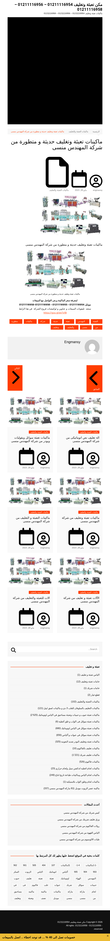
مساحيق (18, 891)
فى (24, 885)
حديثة (55, 321)
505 (34, 865)
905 (75, 872)
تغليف (29, 878)
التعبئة (95, 321)
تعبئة (68, 321)
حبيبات (93, 885)
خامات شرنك (93, 688)
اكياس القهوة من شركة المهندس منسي (80, 833)
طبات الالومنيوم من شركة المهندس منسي (79, 839)
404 (43, 865)
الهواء (78, 878)
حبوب (16, 878)
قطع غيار (95, 695)
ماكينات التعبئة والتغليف (59, 190)
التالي (17, 368)
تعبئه (40, 878)
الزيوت (28, 872)
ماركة (82, 891)
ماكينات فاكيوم (92, 761)
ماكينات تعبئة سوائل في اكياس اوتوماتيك (80, 728)
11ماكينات (65, 865)
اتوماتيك (52, 872)
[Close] (107, 936)
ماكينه (31, 891)
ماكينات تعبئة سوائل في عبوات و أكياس (81, 735)
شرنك (69, 885)
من (96, 327)
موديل (56, 898)
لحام (94, 891)
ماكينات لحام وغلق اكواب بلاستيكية (83, 782)
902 (15, 865)
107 (53, 865)
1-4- (78, 865)
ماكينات (29, 321)
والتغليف (70, 327)
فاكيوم (35, 885)
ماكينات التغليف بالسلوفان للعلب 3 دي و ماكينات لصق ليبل (72, 708)
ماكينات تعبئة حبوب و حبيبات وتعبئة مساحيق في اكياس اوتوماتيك (69, 715)
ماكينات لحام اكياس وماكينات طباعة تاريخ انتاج (77, 775)
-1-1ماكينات (91, 865)
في (15, 885)
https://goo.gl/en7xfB (55, 312)
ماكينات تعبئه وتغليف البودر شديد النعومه (80, 741)
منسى (84, 327)
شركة (42, 321)
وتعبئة (30, 898)
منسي (69, 898)
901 (24, 865)
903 (94, 872)
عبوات (57, 885)
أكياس (65, 872)
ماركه (70, 891)
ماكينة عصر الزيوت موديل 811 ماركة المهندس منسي (74, 788)
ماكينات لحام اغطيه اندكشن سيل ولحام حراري (78, 768)
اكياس (40, 872)
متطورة (15, 321)
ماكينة (44, 891)
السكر (16, 872)
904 (85, 872)
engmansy (97, 190)
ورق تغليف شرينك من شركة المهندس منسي (78, 819)
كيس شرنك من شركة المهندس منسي (81, 813)
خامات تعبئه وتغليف (90, 681)
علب (46, 885)
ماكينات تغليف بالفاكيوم (88, 748)
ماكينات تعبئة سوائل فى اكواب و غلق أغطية (79, 721)
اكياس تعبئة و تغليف (90, 675)
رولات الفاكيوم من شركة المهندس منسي (80, 826)
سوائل (81, 885)
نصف (43, 898)
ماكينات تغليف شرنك (90, 755)
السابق (96, 389)
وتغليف (56, 327)
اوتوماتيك (65, 878)
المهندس (81, 321)
